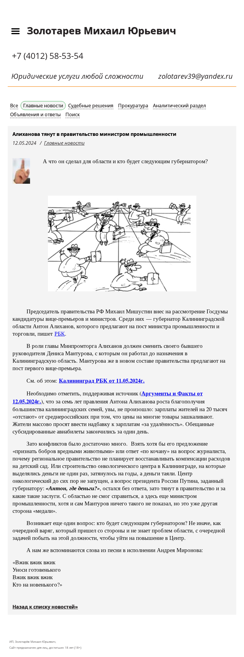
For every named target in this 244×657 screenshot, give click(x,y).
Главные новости (43, 105)
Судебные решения (90, 105)
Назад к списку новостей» (45, 606)
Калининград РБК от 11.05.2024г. (102, 380)
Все (14, 105)
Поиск (72, 114)
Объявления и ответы (35, 114)
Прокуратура (133, 105)
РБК (59, 333)
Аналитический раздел (179, 105)
